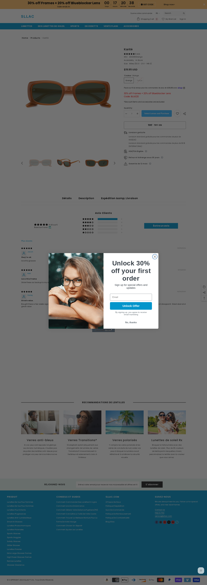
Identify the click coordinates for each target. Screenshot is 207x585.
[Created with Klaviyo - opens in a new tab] (103, 330)
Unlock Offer (131, 305)
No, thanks (131, 322)
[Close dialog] (154, 256)
